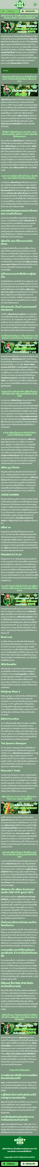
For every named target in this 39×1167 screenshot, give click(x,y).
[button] (35, 5)
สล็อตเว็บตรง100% (27, 1157)
